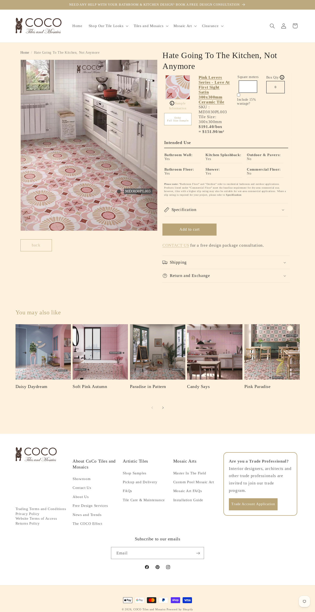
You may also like (38, 312)
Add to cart (189, 229)
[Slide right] (163, 407)
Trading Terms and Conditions (41, 509)
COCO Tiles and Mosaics (149, 609)
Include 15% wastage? (246, 101)
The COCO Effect (87, 524)
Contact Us (82, 488)
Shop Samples (134, 473)
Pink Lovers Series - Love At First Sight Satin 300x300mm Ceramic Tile (214, 89)
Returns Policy (28, 523)
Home (25, 52)
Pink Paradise (257, 386)
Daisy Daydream (31, 386)
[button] (107, 25)
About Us (81, 497)
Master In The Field (189, 473)
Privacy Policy (28, 514)
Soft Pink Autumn (90, 386)
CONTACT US (175, 245)
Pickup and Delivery (140, 482)
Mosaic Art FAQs (187, 491)
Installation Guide (188, 500)
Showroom (82, 479)
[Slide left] (152, 407)
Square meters (247, 77)
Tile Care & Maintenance (144, 500)
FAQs (127, 491)
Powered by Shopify (180, 609)
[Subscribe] (198, 553)
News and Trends (87, 515)
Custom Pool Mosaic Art (193, 482)
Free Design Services (90, 506)
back (36, 245)
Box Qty (274, 77)
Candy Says (198, 386)
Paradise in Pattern (148, 386)
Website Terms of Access (36, 518)
